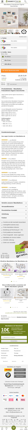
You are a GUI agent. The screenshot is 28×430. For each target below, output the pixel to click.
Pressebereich (17, 350)
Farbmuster (3, 353)
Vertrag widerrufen (18, 355)
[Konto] (2, 428)
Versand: (4, 79)
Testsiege (16, 353)
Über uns (16, 348)
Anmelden (14, 341)
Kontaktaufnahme (5, 350)
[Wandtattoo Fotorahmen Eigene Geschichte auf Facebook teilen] (2, 256)
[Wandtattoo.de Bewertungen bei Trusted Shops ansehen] (8, 377)
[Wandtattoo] (13, 1)
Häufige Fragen (4, 348)
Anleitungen (20, 369)
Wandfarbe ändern (23, 36)
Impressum (3, 357)
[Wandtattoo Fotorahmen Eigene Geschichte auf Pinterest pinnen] (7, 256)
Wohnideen (20, 376)
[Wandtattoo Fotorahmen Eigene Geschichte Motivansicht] (10, 31)
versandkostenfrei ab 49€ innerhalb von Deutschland (16, 313)
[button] (11, 281)
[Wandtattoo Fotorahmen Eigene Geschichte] (14, 18)
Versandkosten (4, 355)
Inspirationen (20, 373)
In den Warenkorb (11, 70)
